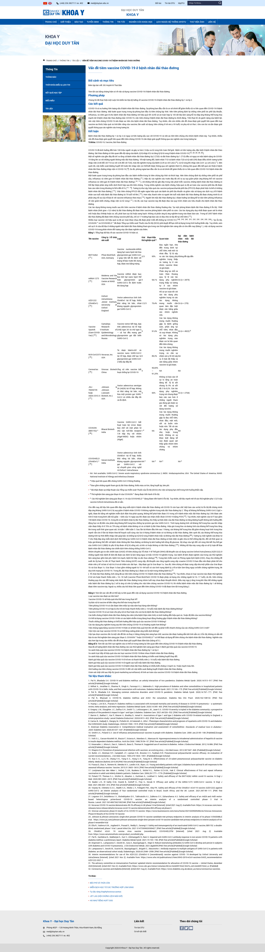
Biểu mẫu (50, 100)
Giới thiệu (65, 21)
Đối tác (158, 3)
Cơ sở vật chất (140, 931)
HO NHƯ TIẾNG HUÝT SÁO (101, 900)
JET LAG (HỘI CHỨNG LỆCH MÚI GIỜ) (106, 896)
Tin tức (121, 21)
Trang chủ (51, 21)
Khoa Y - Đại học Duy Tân (132, 947)
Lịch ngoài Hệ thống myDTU (171, 21)
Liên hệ (212, 21)
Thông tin (108, 21)
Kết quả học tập (54, 92)
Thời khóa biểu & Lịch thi (58, 84)
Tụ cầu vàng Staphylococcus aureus (105, 891)
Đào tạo (79, 21)
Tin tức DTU (170, 3)
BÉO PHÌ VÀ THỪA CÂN (100, 882)
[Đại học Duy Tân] (64, 12)
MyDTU (181, 3)
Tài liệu (76, 60)
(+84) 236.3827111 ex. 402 (58, 935)
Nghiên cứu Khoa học (141, 21)
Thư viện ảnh (197, 21)
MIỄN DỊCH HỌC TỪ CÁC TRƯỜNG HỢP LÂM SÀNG (112, 887)
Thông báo (51, 77)
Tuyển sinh (93, 21)
